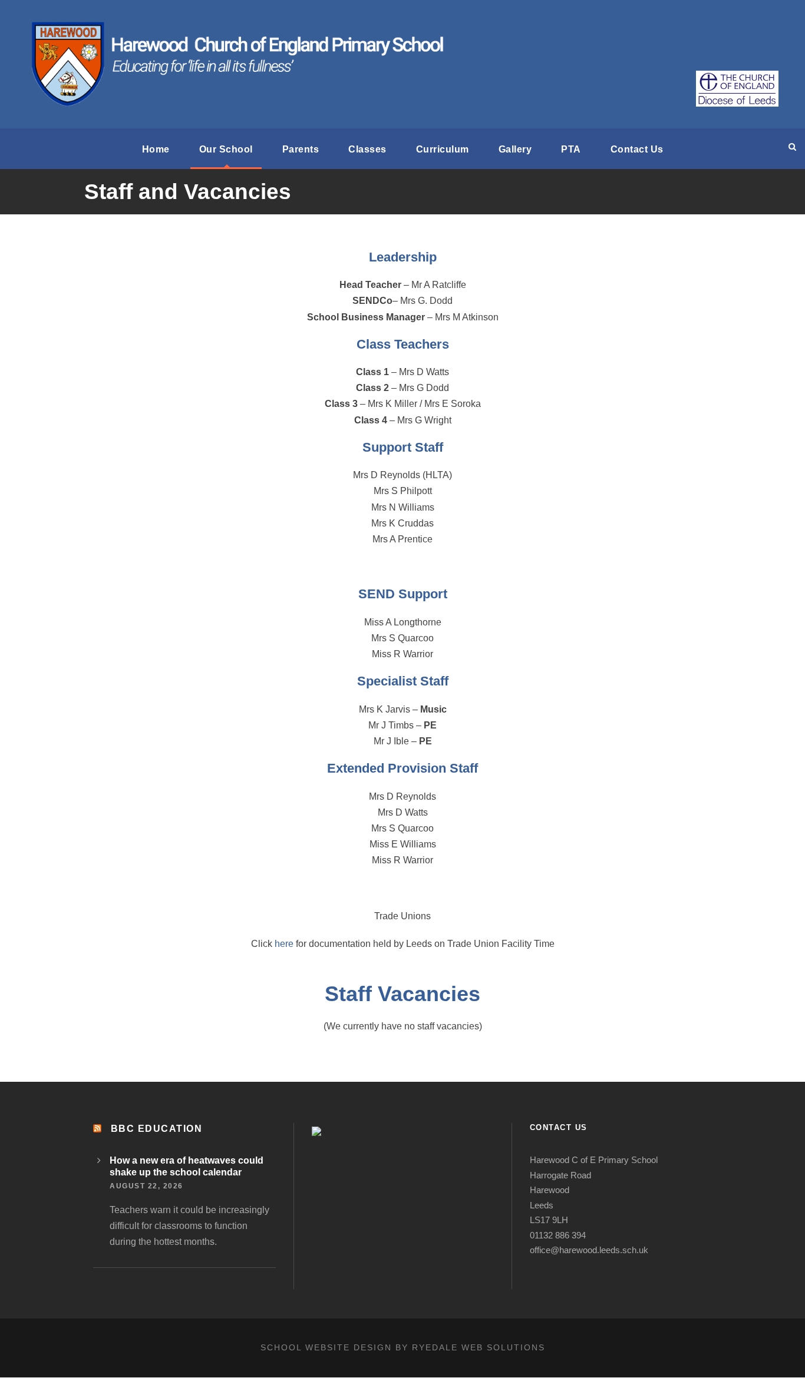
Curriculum (442, 149)
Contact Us (637, 149)
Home (156, 149)
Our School (226, 149)
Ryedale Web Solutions (478, 1347)
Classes (367, 149)
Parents (300, 149)
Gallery (515, 149)
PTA (571, 149)
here (284, 944)
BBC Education (157, 1129)
